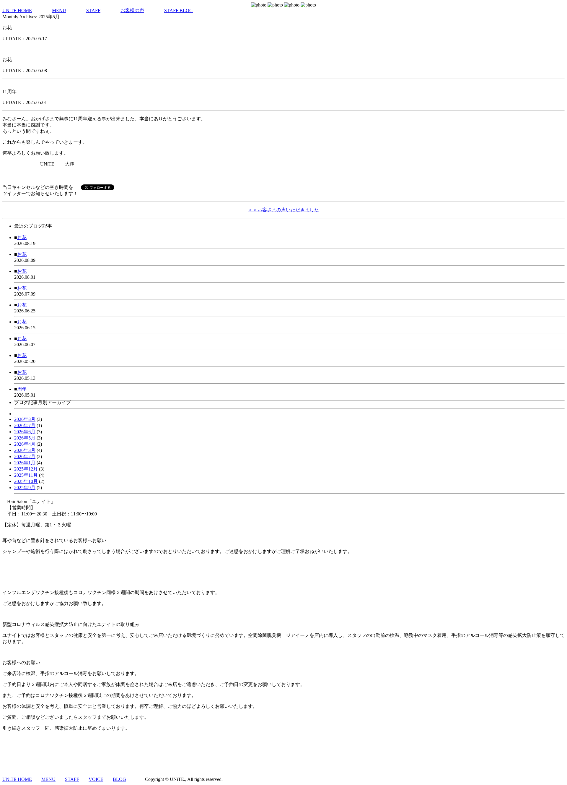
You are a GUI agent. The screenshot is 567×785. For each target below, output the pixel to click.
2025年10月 (26, 481)
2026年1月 (24, 462)
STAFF (93, 10)
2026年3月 (24, 450)
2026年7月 (24, 425)
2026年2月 (24, 456)
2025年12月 (26, 468)
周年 (22, 389)
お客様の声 (132, 10)
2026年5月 (24, 437)
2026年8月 (24, 419)
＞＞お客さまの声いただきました (283, 209)
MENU (59, 10)
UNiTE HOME (17, 10)
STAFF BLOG (178, 10)
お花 (22, 237)
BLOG (119, 779)
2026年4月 (24, 444)
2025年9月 (24, 487)
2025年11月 (26, 475)
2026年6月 (24, 431)
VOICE (96, 779)
